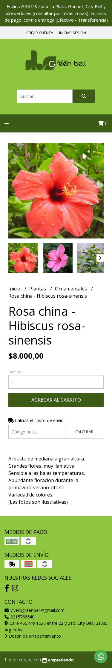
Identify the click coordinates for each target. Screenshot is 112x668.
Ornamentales (71, 288)
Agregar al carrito (56, 399)
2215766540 (21, 617)
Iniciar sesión (72, 32)
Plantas (38, 288)
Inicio (15, 288)
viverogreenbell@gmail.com (37, 610)
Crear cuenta (39, 32)
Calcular (84, 431)
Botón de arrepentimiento (34, 636)
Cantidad (15, 372)
